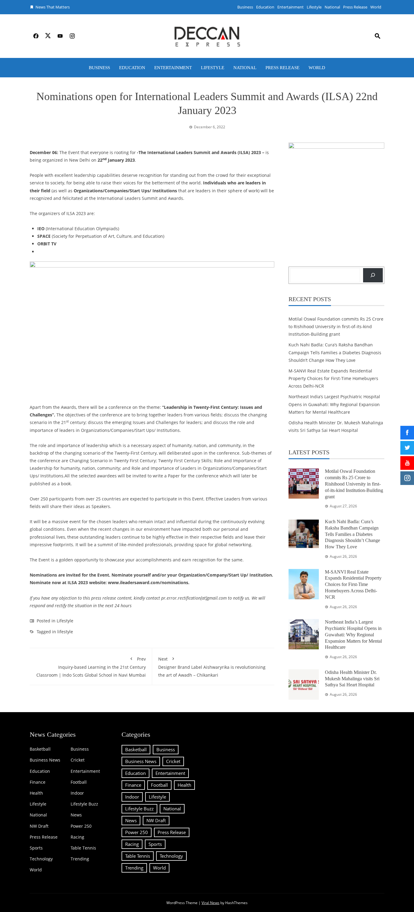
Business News (45, 760)
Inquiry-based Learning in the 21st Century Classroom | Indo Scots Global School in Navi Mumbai (91, 667)
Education (265, 7)
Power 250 (81, 826)
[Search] (373, 275)
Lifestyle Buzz (84, 804)
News (76, 815)
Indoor (77, 793)
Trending (80, 859)
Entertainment (290, 7)
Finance (37, 782)
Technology (41, 859)
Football (79, 782)
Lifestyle (314, 7)
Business (245, 7)
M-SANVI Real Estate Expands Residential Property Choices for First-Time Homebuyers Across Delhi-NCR (333, 378)
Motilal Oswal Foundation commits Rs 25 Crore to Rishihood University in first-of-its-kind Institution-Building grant (336, 326)
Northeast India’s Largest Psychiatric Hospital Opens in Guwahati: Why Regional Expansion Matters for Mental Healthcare (334, 404)
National (332, 7)
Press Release (355, 7)
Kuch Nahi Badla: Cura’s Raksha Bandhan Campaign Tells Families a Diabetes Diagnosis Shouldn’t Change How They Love (335, 352)
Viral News (210, 902)
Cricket (78, 760)
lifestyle (65, 631)
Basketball (40, 749)
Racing (77, 837)
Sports (36, 848)
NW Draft (39, 826)
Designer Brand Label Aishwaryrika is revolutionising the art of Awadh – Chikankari (211, 667)
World (375, 7)
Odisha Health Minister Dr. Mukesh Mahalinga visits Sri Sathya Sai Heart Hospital (352, 679)
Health (36, 793)
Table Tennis (83, 848)
